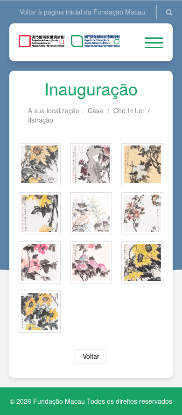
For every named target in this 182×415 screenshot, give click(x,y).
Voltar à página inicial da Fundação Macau (82, 11)
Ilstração (40, 119)
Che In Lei (128, 110)
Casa (95, 110)
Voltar (91, 356)
